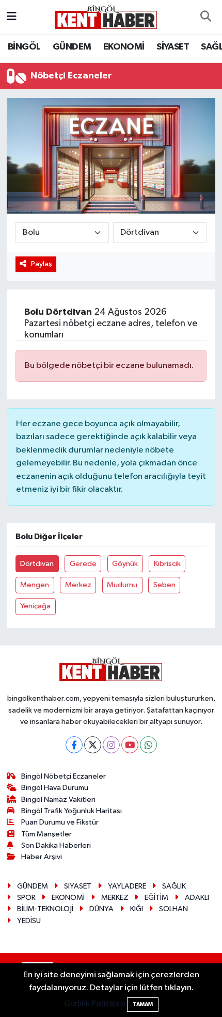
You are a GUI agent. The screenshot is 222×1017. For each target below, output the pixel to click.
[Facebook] (74, 744)
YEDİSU (29, 921)
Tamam (143, 1004)
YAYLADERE (127, 886)
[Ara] (205, 17)
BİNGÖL (24, 47)
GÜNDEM (72, 47)
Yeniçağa (35, 606)
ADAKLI (197, 897)
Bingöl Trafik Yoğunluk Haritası (71, 811)
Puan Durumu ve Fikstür (60, 822)
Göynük (125, 564)
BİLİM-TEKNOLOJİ (45, 909)
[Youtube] (129, 744)
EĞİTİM (156, 897)
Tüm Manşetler (46, 834)
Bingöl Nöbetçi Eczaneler (63, 776)
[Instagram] (111, 744)
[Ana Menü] (12, 16)
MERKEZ (115, 897)
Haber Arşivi (41, 857)
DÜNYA (101, 909)
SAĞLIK (174, 886)
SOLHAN (173, 909)
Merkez (78, 585)
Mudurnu (122, 585)
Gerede (83, 564)
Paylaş (41, 264)
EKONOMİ (124, 47)
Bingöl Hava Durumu (54, 788)
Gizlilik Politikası (94, 1003)
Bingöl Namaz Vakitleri (58, 799)
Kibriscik (167, 564)
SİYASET (172, 47)
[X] (92, 744)
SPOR (26, 897)
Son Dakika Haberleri (56, 845)
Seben (164, 585)
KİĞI (136, 909)
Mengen (34, 585)
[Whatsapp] (148, 744)
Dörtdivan (37, 564)
